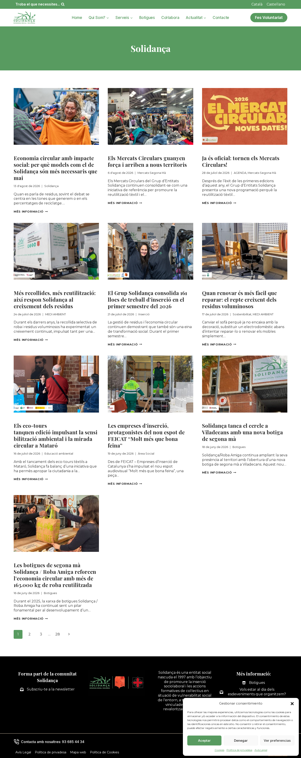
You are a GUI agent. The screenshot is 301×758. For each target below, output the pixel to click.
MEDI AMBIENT (27, 285)
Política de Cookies (104, 752)
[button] (292, 703)
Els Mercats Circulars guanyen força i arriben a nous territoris (147, 161)
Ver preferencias (277, 740)
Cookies (219, 750)
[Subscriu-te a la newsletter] (47, 689)
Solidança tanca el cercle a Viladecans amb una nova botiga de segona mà (242, 432)
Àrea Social (118, 418)
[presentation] (56, 116)
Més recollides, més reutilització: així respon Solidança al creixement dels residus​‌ (55, 299)
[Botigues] (253, 683)
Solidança (23, 150)
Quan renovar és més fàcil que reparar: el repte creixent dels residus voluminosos (239, 299)
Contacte (221, 17)
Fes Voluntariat (269, 17)
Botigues (147, 17)
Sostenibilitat (214, 285)
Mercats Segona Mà (126, 150)
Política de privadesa (239, 750)
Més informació (31, 211)
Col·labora (170, 17)
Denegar (241, 740)
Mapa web (78, 752)
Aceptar (204, 740)
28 (57, 634)
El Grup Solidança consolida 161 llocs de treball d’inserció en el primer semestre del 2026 (147, 299)
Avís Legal (261, 750)
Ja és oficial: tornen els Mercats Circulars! (240, 161)
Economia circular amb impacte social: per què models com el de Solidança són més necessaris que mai (55, 167)
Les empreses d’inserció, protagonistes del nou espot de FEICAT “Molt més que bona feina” (146, 435)
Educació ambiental (32, 418)
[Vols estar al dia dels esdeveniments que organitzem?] (253, 692)
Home (77, 17)
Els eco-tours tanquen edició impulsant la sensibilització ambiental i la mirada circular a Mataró (55, 435)
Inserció (115, 285)
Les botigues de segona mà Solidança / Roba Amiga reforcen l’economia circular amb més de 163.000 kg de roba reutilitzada (55, 575)
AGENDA (210, 150)
